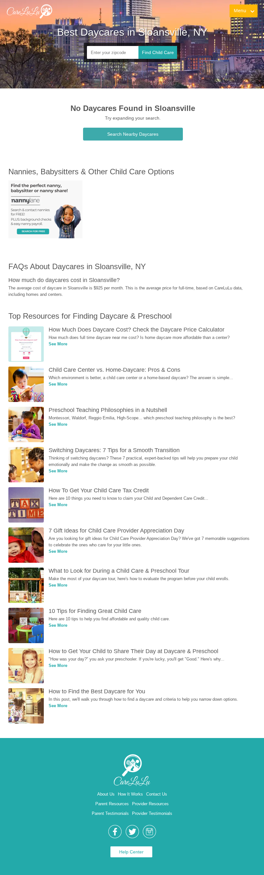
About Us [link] (106, 794)
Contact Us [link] (156, 794)
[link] (29, 11)
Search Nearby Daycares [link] (132, 134)
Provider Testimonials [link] (152, 813)
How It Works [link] (130, 794)
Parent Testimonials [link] (110, 813)
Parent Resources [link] (112, 803)
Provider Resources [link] (150, 803)
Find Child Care (158, 52)
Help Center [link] (131, 851)
